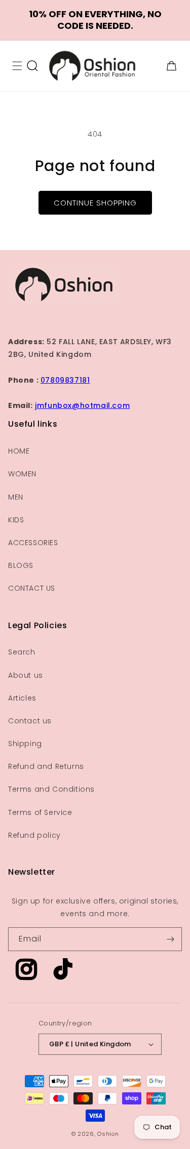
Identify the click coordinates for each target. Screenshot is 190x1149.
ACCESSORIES (33, 543)
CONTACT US (31, 588)
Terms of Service (40, 812)
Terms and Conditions (51, 789)
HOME (18, 451)
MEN (15, 497)
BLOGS (20, 565)
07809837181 (65, 380)
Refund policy (34, 835)
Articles (22, 698)
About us (25, 675)
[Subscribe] (170, 939)
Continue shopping (95, 202)
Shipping (25, 743)
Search (21, 652)
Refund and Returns (46, 766)
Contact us (30, 721)
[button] (17, 66)
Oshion (108, 1134)
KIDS (16, 520)
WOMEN (22, 474)
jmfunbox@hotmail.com (82, 405)
